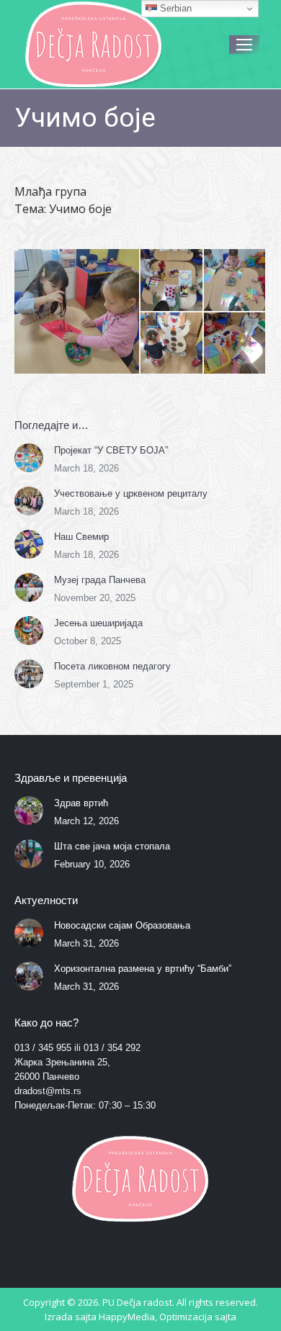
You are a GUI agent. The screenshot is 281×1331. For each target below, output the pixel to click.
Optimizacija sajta (197, 1316)
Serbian (174, 8)
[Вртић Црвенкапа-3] (235, 280)
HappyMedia (127, 1316)
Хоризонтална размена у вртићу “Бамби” (142, 968)
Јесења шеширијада (98, 623)
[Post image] (28, 457)
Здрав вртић (81, 803)
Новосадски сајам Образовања (122, 925)
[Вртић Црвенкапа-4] (172, 344)
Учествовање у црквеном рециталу (131, 493)
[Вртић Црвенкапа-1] (77, 311)
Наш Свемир (81, 536)
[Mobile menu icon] (244, 44)
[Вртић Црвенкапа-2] (172, 280)
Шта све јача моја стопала (112, 846)
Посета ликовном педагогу (112, 666)
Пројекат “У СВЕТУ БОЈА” (111, 450)
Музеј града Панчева (100, 579)
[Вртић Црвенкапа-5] (235, 344)
